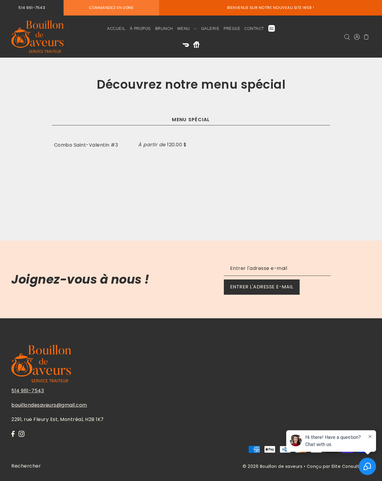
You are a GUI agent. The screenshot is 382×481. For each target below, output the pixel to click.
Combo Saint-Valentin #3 (86, 145)
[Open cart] (366, 36)
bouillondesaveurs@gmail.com (49, 405)
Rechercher (26, 465)
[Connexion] (347, 36)
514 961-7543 (27, 390)
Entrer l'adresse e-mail (261, 286)
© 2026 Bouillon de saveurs (272, 466)
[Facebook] (13, 433)
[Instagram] (21, 433)
